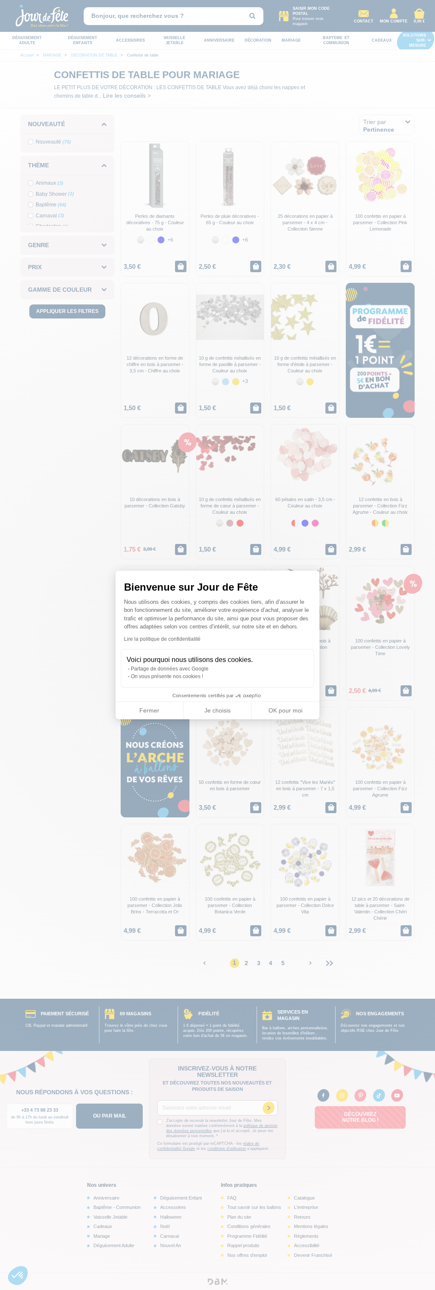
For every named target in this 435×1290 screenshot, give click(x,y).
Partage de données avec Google (170, 669)
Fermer (149, 710)
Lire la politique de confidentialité (162, 639)
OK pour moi (285, 710)
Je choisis (217, 710)
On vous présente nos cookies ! (167, 676)
